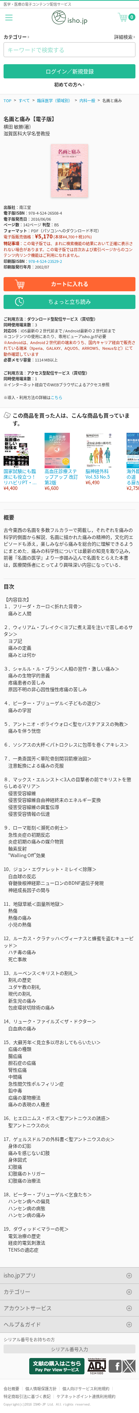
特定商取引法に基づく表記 (27, 1396)
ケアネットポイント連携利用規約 (86, 1396)
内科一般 (87, 100)
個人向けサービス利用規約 (85, 1388)
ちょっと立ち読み (69, 301)
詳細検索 (124, 36)
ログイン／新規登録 (70, 71)
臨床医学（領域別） (54, 100)
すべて (24, 100)
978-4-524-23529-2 (45, 261)
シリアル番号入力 (69, 1349)
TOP (7, 100)
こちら (56, 397)
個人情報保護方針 (41, 1388)
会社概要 (11, 1388)
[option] (20, 462)
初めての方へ (68, 84)
